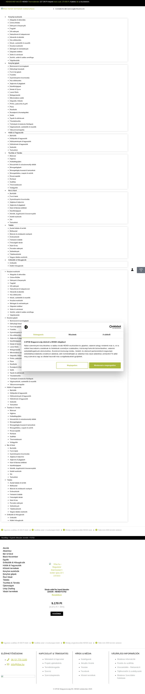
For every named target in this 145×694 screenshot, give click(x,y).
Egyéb (6, 560)
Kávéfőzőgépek (15, 86)
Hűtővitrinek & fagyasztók (19, 144)
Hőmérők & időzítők (17, 37)
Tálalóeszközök (15, 254)
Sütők (12, 115)
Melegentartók (15, 95)
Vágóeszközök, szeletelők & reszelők (23, 127)
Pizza (12, 107)
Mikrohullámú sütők (17, 98)
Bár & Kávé (12, 190)
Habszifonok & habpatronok (20, 34)
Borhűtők (13, 193)
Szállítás (13, 182)
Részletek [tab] (72, 335)
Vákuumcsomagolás (17, 130)
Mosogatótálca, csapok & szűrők (21, 173)
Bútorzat (13, 156)
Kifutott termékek (11, 568)
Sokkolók (13, 147)
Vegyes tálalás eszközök (18, 257)
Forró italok (14, 196)
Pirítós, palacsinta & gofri (19, 104)
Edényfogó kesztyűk (17, 69)
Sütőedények (14, 251)
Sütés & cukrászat (16, 54)
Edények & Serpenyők (18, 26)
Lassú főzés (14, 92)
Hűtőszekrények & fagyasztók (20, 141)
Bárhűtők (13, 136)
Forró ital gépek (15, 72)
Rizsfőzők (13, 109)
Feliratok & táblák (16, 240)
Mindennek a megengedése (105, 365)
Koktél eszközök (15, 217)
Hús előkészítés (15, 40)
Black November (10, 557)
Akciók (6, 548)
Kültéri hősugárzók (16, 266)
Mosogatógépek (15, 167)
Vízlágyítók (14, 188)
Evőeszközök (14, 237)
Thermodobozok (16, 185)
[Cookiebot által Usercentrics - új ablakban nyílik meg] (111, 327)
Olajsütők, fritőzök (16, 101)
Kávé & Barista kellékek (18, 208)
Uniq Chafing (9, 588)
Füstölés (13, 75)
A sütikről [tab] (106, 335)
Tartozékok (14, 150)
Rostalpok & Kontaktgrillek (19, 112)
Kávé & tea (14, 245)
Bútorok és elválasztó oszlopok (21, 234)
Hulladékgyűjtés (15, 161)
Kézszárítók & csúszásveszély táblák (23, 164)
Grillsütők (13, 263)
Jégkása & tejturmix (17, 202)
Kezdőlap (4, 538)
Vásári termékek (10, 591)
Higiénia (13, 159)
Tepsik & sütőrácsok (17, 118)
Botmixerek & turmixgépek (19, 66)
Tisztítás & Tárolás (15, 153)
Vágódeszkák (14, 60)
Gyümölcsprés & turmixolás (19, 78)
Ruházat (13, 179)
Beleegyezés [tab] (38, 335)
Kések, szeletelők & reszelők (20, 43)
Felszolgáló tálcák (16, 243)
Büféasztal (13, 231)
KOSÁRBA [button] (56, 614)
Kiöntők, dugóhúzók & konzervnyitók (23, 214)
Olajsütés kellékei (16, 52)
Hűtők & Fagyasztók (15, 133)
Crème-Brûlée (15, 23)
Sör (11, 219)
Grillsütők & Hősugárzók (17, 260)
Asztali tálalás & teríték (18, 228)
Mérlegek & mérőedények (19, 49)
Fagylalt (13, 28)
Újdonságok (8, 585)
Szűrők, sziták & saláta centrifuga (22, 57)
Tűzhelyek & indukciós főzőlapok (21, 124)
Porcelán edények (16, 248)
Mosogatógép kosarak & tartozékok (22, 170)
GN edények (14, 31)
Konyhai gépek (13, 63)
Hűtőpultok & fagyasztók (18, 138)
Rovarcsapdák (15, 176)
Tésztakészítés (15, 121)
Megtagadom (72, 365)
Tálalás (11, 225)
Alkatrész (7, 551)
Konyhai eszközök (15, 17)
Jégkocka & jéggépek (17, 83)
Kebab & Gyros (15, 89)
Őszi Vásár (8, 577)
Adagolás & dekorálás (17, 20)
